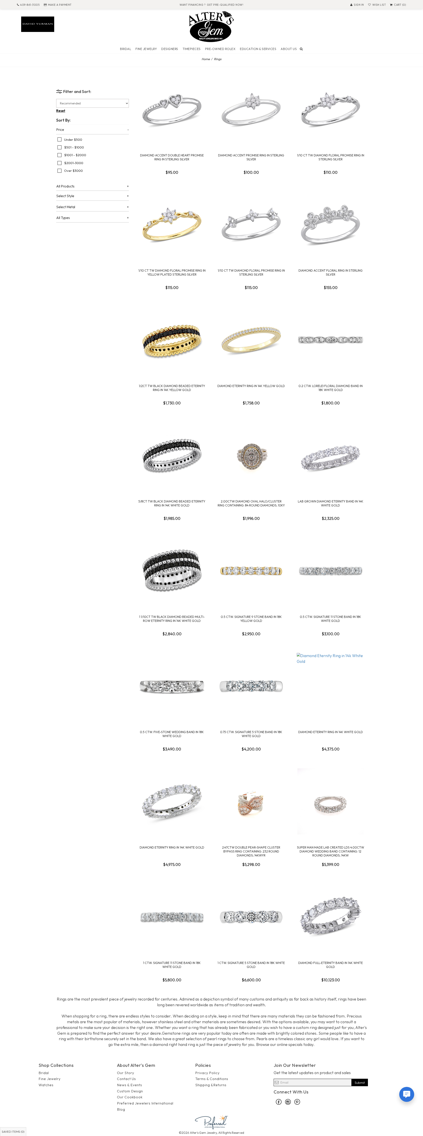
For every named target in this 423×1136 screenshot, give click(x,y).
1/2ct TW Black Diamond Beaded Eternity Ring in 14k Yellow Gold (172, 388)
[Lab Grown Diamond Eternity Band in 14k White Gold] (330, 455)
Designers (169, 49)
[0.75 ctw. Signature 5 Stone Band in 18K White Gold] (251, 686)
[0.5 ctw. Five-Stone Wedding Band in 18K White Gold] (172, 686)
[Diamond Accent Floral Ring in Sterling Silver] (330, 224)
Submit (360, 1082)
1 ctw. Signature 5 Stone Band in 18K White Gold (251, 965)
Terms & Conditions (211, 1079)
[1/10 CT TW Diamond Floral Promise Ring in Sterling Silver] (330, 109)
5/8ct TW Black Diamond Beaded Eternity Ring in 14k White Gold (171, 503)
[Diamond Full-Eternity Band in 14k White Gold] (330, 917)
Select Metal (65, 207)
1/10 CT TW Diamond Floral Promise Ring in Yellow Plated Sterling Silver (172, 272)
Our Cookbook (130, 1097)
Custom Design (130, 1091)
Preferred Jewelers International (145, 1103)
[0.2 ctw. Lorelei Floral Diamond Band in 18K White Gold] (330, 340)
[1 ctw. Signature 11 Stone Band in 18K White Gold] (172, 917)
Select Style (65, 196)
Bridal (125, 49)
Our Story (125, 1073)
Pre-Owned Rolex (220, 49)
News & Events (129, 1085)
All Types (63, 218)
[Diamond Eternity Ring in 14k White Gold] (330, 686)
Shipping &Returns (210, 1085)
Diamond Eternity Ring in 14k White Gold (330, 732)
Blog (121, 1109)
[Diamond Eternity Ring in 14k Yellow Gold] (251, 340)
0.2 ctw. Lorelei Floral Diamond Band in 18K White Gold (331, 388)
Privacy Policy (207, 1073)
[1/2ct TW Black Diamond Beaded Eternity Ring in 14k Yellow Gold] (172, 340)
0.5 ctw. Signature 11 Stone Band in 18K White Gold (330, 619)
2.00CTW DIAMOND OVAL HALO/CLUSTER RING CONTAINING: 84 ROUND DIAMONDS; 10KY (251, 503)
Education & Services (258, 49)
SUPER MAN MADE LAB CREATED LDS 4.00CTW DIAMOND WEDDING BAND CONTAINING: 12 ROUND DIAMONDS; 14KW (330, 851)
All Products (65, 186)
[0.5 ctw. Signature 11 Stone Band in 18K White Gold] (330, 571)
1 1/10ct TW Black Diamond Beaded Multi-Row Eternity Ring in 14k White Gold (172, 619)
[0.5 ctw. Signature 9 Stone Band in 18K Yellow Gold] (251, 571)
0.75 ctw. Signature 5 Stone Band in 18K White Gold (251, 734)
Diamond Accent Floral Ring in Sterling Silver (331, 272)
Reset (60, 111)
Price (60, 130)
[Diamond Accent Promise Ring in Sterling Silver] (251, 109)
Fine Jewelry (146, 49)
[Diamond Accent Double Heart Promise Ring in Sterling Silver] (172, 109)
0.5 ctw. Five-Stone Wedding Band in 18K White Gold (172, 734)
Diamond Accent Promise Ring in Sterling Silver (251, 157)
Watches (46, 1085)
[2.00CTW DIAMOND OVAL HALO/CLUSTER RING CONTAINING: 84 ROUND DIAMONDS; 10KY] (251, 455)
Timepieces (192, 49)
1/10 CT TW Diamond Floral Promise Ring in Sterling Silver (330, 157)
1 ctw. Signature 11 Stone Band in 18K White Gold (172, 965)
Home (206, 59)
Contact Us (126, 1079)
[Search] (301, 48)
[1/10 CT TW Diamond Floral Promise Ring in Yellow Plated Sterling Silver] (172, 224)
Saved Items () (13, 1131)
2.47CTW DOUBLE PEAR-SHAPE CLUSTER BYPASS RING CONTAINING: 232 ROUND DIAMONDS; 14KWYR (251, 851)
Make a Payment (60, 4)
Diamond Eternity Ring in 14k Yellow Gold (251, 386)
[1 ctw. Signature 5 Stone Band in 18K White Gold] (251, 917)
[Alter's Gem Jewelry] (211, 26)
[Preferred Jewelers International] (211, 1121)
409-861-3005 (30, 4)
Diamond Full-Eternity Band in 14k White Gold (330, 965)
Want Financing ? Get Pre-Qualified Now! (211, 4)
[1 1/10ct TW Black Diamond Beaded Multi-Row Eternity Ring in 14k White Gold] (172, 571)
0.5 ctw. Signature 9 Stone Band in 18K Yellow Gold (251, 619)
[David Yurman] (37, 23)
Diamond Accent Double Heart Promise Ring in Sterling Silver (172, 157)
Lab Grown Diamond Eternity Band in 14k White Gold (330, 503)
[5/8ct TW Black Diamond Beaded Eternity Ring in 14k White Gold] (172, 455)
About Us (289, 49)
